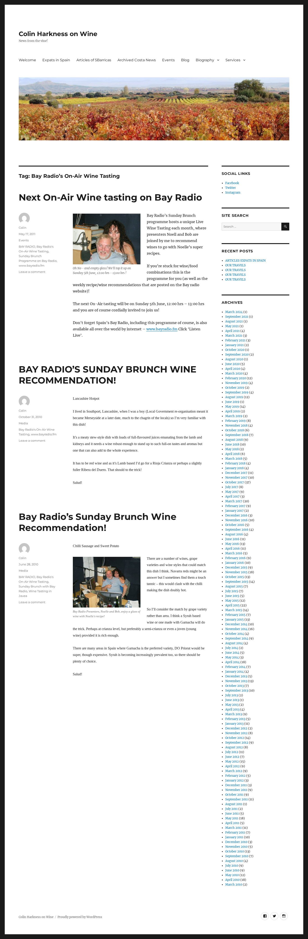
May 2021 (232, 326)
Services (232, 60)
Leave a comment (32, 272)
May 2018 (232, 449)
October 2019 (234, 388)
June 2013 (232, 700)
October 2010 (234, 851)
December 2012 (236, 728)
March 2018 (233, 459)
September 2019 (236, 392)
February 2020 (235, 378)
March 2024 (234, 312)
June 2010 (232, 870)
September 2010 (236, 856)
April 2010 (232, 880)
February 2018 (235, 463)
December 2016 (236, 515)
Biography (205, 60)
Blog (185, 60)
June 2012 (232, 757)
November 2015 (236, 572)
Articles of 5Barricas (93, 60)
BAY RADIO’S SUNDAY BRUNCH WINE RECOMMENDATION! (107, 375)
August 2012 (234, 747)
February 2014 (235, 667)
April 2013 (232, 709)
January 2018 (234, 468)
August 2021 (234, 321)
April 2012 (232, 766)
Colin (22, 227)
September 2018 (236, 435)
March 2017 (233, 501)
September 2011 (236, 799)
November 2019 (236, 383)
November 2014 (236, 629)
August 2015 (234, 586)
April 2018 (232, 454)
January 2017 (234, 511)
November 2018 (236, 425)
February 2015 (235, 615)
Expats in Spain (56, 60)
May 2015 (232, 601)
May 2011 (231, 818)
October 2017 (234, 482)
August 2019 (234, 397)
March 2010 (233, 884)
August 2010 (234, 861)
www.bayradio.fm (161, 329)
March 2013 (233, 714)
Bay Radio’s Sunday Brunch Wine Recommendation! (97, 522)
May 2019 (232, 407)
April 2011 (232, 823)
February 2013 (235, 719)
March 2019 (233, 416)
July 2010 (231, 866)
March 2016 (233, 553)
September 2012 (236, 743)
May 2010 (232, 875)
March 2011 (233, 828)
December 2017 (236, 473)
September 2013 (236, 690)
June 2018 (232, 444)
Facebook (232, 183)
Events (168, 60)
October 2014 (234, 634)
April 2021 (232, 331)
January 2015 (234, 619)
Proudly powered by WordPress (79, 917)
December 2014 (236, 624)
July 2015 (231, 591)
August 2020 (234, 359)
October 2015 (234, 577)
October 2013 (234, 686)
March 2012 (233, 771)
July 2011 (231, 809)
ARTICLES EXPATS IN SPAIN (245, 261)
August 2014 (234, 643)
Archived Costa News (136, 60)
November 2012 (236, 733)
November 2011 (236, 790)
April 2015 (232, 605)
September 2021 (236, 317)
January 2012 (234, 780)
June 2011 (232, 814)
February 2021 (235, 340)
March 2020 (234, 373)
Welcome (27, 60)
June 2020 (232, 364)
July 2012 (231, 752)
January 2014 (234, 672)
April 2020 (232, 369)
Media (23, 423)
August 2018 (234, 440)
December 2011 (236, 785)
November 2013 (236, 681)
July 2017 (231, 487)
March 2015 (233, 610)
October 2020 (234, 350)
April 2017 (232, 496)
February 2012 (235, 776)
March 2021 (233, 336)
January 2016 (234, 563)
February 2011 (235, 832)
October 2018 (234, 430)
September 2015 (236, 582)
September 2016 (236, 530)
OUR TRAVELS (235, 265)
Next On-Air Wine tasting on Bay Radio (110, 197)
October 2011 (234, 795)
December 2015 (236, 567)
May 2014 (232, 657)
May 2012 (232, 761)
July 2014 (231, 648)
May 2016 (232, 544)
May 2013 (232, 705)
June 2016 (232, 539)
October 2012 (234, 738)
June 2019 (232, 402)
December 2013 (236, 676)
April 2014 (232, 662)
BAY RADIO (27, 246)
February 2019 (235, 421)
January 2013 (234, 724)
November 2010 (236, 847)
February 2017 (235, 506)
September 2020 (237, 354)
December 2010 (236, 842)
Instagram (232, 192)
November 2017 (236, 478)
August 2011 (233, 804)
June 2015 (232, 596)
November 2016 (236, 520)
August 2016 (234, 534)
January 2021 (234, 345)
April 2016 (232, 549)
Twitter (230, 188)
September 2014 (236, 638)
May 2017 (232, 492)
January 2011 (234, 837)
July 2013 (231, 695)
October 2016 (234, 525)
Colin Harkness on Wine (58, 34)
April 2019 (232, 411)
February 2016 (235, 558)
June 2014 (232, 653)
